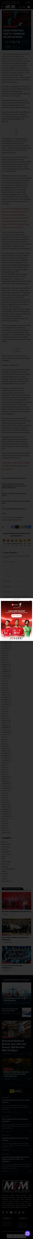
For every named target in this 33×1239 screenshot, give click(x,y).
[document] (16, 619)
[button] (30, 600)
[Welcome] (27, 1233)
